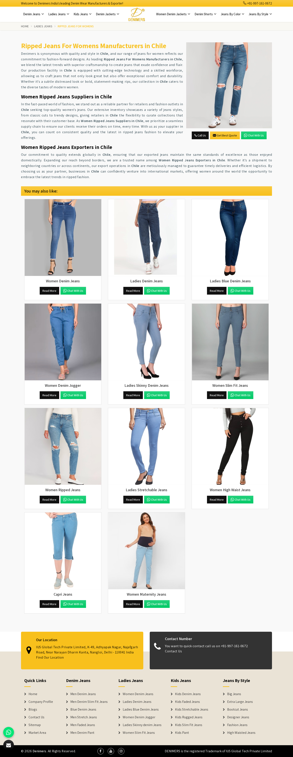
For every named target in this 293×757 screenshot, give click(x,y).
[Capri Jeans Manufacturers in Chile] (62, 550)
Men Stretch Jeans (83, 717)
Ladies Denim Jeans (137, 701)
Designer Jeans (238, 717)
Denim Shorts (204, 14)
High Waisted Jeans (241, 732)
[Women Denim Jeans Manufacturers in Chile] (62, 237)
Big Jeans (234, 694)
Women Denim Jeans (138, 694)
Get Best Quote (227, 135)
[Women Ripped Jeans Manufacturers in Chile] (62, 446)
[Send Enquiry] (229, 85)
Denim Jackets (106, 14)
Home (25, 26)
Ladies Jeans (57, 14)
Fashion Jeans (237, 725)
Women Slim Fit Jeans (139, 732)
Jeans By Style (259, 14)
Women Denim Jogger (139, 717)
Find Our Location (50, 657)
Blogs (33, 709)
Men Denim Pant (82, 732)
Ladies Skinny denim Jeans (142, 725)
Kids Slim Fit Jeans (188, 725)
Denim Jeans (32, 14)
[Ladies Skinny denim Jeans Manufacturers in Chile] (146, 342)
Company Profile (41, 701)
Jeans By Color (231, 14)
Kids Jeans (81, 14)
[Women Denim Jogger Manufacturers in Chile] (62, 342)
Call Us (201, 135)
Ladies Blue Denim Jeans (141, 709)
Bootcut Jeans (237, 709)
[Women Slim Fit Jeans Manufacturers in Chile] (230, 342)
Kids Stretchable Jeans (191, 709)
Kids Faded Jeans (187, 701)
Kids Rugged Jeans (188, 717)
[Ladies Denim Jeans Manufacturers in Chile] (146, 237)
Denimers (39, 751)
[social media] (100, 751)
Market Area (37, 732)
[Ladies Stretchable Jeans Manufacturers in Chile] (146, 446)
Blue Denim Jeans (83, 709)
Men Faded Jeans (82, 725)
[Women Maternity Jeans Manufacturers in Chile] (146, 550)
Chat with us (256, 135)
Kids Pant (182, 732)
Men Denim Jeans (83, 694)
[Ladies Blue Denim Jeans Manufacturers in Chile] (230, 237)
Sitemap (35, 725)
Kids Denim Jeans (188, 694)
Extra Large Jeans (240, 701)
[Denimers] (136, 14)
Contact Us (173, 651)
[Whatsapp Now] (8, 732)
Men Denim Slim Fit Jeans (89, 701)
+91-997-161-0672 (259, 3)
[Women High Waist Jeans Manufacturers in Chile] (230, 446)
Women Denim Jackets (171, 14)
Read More (49, 291)
